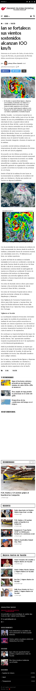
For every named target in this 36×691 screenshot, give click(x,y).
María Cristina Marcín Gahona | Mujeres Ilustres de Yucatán (24, 570)
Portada (3, 1)
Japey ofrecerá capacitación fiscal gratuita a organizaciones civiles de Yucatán (20, 654)
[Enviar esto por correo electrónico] (23, 71)
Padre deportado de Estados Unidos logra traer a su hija (24, 511)
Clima (6, 23)
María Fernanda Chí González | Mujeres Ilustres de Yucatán (24, 561)
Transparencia (6, 681)
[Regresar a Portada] (31, 686)
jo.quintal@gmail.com (9, 619)
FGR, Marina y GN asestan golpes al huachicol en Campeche (15, 494)
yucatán (13, 23)
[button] (4, 1)
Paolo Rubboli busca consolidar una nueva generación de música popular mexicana (20, 632)
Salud (4, 677)
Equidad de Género (8, 673)
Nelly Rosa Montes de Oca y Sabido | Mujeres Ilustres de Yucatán (23, 591)
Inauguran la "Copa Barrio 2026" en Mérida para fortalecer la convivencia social (24, 532)
